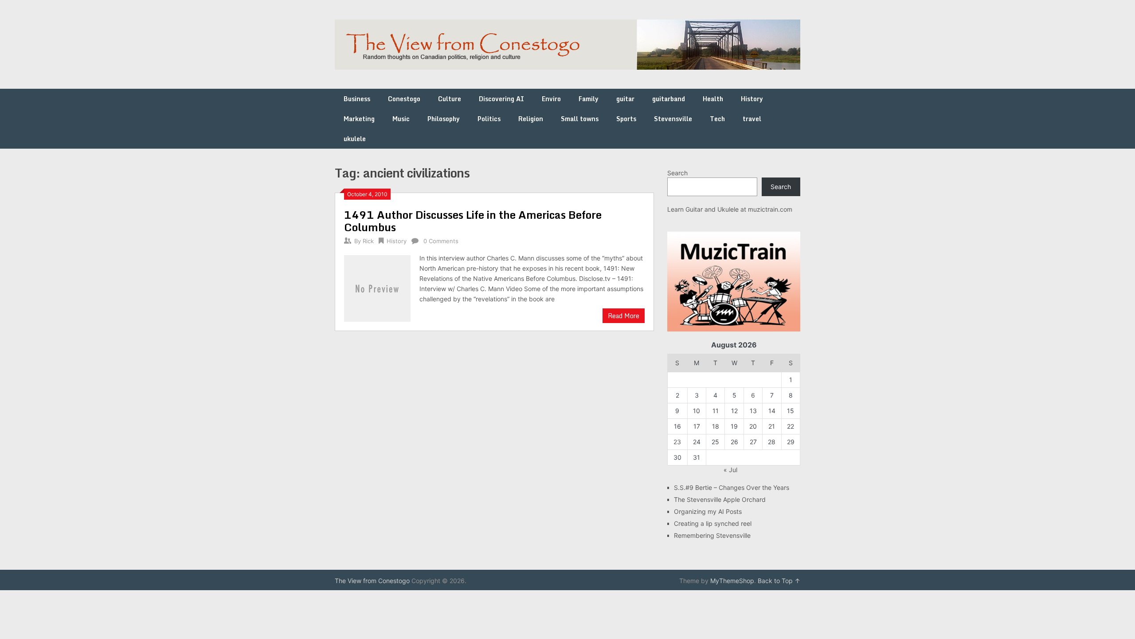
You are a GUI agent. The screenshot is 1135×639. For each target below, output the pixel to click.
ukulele (355, 139)
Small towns (580, 119)
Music (401, 119)
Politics (489, 119)
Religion (530, 119)
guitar (625, 99)
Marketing (359, 119)
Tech (717, 119)
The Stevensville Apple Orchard (720, 499)
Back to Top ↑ (779, 580)
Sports (626, 119)
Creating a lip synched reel (712, 523)
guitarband (668, 99)
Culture (449, 99)
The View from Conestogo (372, 580)
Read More (623, 316)
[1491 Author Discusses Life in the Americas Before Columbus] (377, 287)
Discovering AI (501, 99)
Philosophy (443, 119)
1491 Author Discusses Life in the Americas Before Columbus (473, 221)
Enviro (551, 99)
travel (752, 119)
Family (589, 99)
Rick (368, 241)
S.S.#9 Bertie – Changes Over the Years (731, 487)
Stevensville (673, 119)
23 (677, 442)
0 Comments (440, 241)
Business (357, 99)
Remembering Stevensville (712, 535)
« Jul (730, 469)
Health (713, 99)
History (752, 99)
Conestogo (404, 99)
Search (677, 173)
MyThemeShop (732, 580)
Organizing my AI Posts (708, 511)
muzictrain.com (770, 209)
